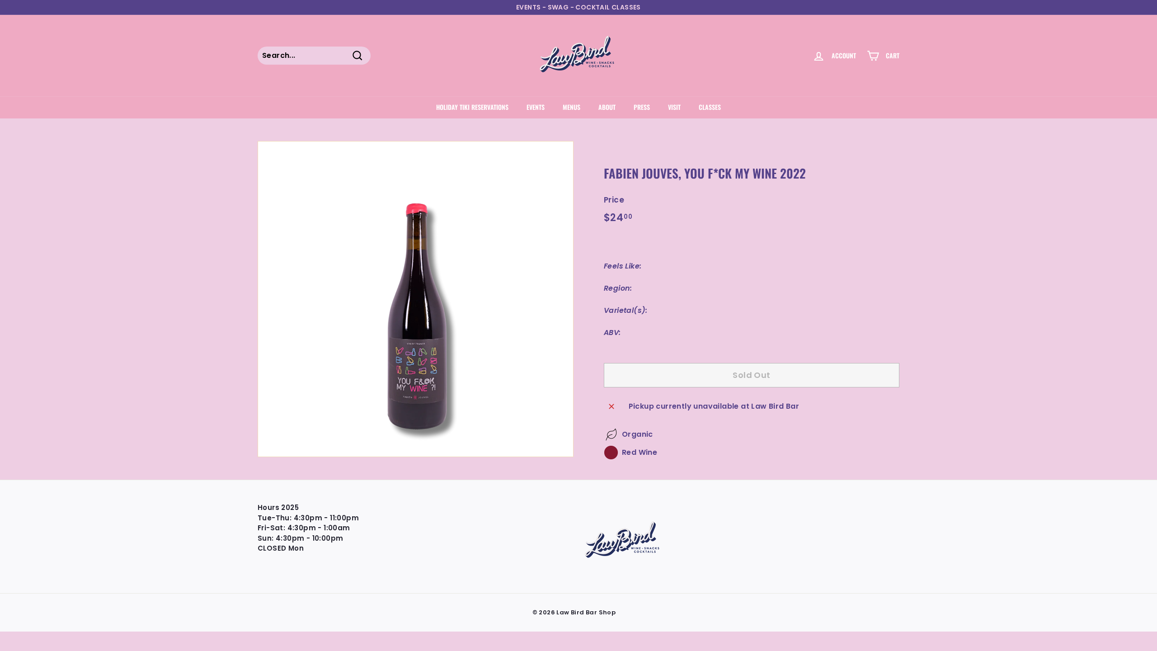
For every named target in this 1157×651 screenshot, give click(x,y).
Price (614, 199)
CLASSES (710, 107)
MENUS (571, 107)
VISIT (674, 107)
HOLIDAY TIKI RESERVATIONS (472, 107)
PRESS (642, 107)
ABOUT (607, 107)
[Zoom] (415, 299)
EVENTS (536, 107)
